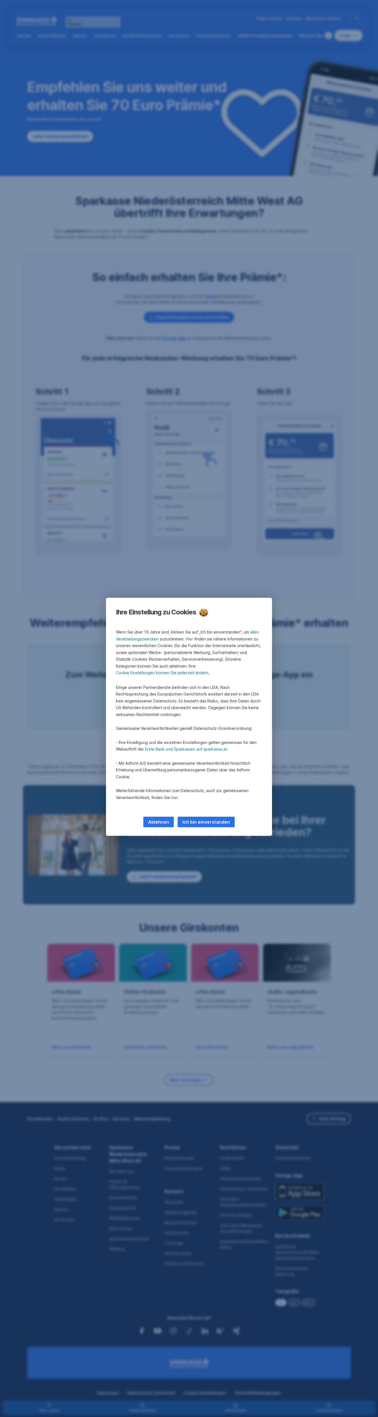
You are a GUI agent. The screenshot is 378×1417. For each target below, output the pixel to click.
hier (174, 797)
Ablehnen (158, 822)
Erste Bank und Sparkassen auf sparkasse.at (186, 749)
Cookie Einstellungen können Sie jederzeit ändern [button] (162, 672)
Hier (189, 639)
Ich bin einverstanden (206, 822)
